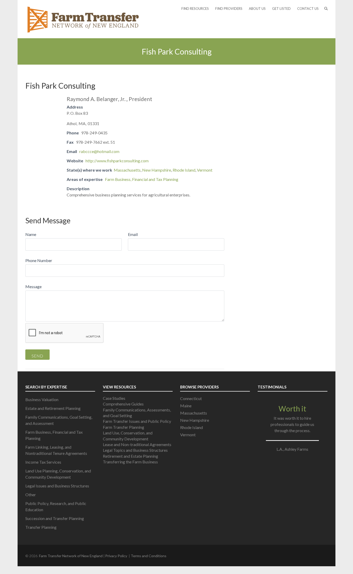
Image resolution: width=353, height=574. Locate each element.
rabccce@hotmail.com (99, 151)
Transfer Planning (41, 527)
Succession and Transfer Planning (54, 518)
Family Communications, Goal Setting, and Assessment (58, 420)
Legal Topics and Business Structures (135, 450)
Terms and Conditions (148, 556)
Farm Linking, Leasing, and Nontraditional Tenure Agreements (56, 450)
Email (133, 234)
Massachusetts (127, 169)
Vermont (204, 169)
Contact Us (308, 8)
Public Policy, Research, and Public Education (55, 506)
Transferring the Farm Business (130, 461)
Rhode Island (184, 169)
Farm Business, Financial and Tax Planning (141, 179)
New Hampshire (156, 169)
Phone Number (38, 260)
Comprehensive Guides (123, 403)
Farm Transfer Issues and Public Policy (137, 421)
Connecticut (191, 398)
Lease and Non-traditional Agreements (137, 444)
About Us (257, 8)
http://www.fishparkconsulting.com (117, 160)
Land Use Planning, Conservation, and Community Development (58, 473)
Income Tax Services (43, 462)
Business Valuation (41, 399)
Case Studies (114, 398)
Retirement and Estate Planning (130, 456)
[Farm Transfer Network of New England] (83, 19)
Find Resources (195, 8)
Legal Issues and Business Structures (57, 485)
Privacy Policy (116, 556)
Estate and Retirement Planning (53, 408)
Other (30, 494)
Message (33, 286)
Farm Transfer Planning (123, 427)
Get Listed (281, 8)
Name (30, 234)
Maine (185, 405)
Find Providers (228, 8)
